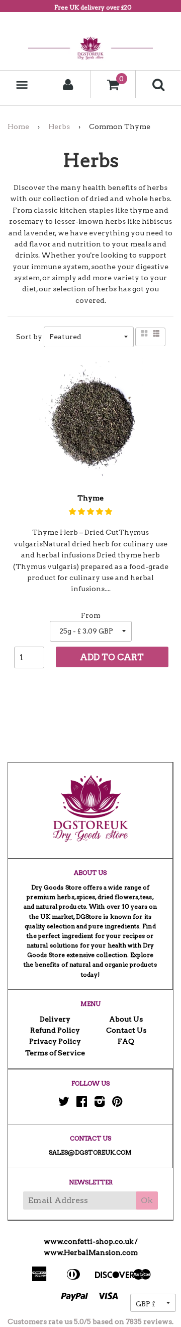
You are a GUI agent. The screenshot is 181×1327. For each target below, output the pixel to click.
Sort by (29, 337)
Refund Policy (55, 1030)
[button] (90, 512)
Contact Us (126, 1030)
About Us (126, 1019)
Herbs (59, 126)
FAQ (126, 1041)
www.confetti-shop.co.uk (88, 1241)
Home (18, 126)
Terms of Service (55, 1053)
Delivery (55, 1019)
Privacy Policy (55, 1041)
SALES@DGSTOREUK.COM (90, 1152)
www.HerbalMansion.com (91, 1252)
